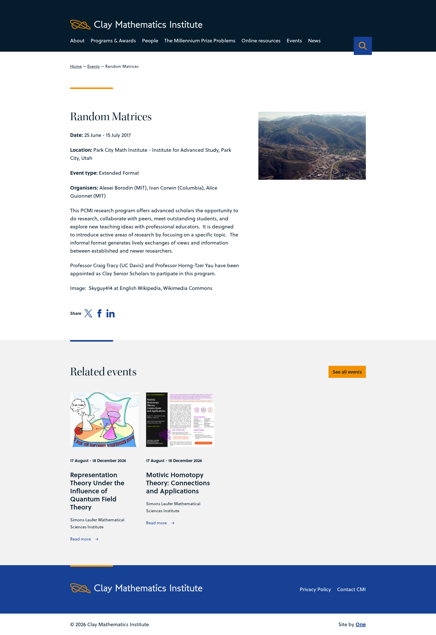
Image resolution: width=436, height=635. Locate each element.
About (77, 40)
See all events (347, 372)
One (361, 624)
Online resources (261, 40)
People (150, 40)
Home (76, 66)
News (314, 40)
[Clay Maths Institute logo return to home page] (136, 25)
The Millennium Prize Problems (199, 40)
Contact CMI (351, 589)
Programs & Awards (113, 40)
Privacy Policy (315, 589)
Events (294, 40)
